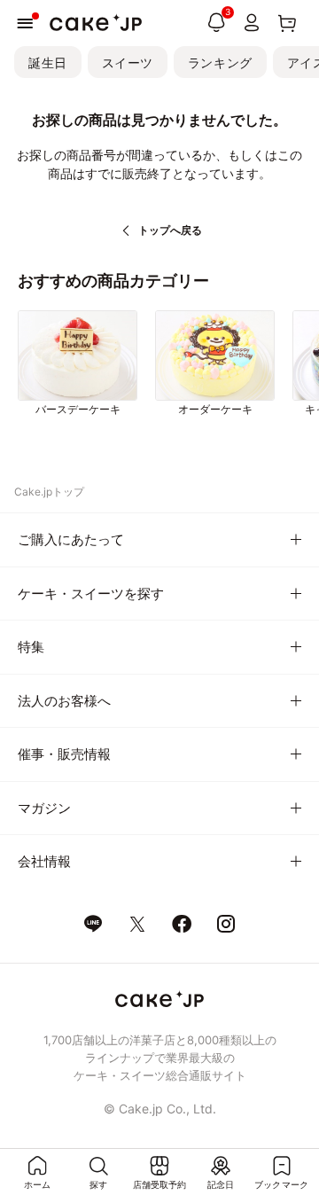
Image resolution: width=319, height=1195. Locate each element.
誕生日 (47, 62)
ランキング (220, 62)
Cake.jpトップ (49, 491)
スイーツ (127, 62)
